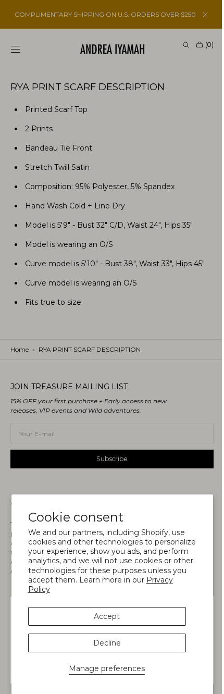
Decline (107, 643)
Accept (107, 616)
